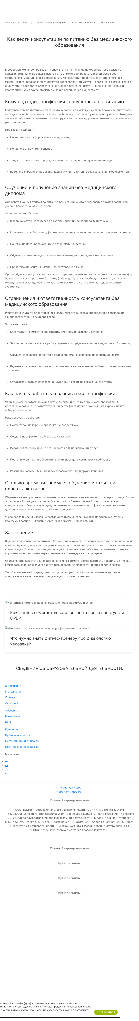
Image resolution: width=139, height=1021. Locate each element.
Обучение (11, 710)
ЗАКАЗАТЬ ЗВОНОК (70, 792)
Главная (10, 22)
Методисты (13, 691)
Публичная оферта (17, 735)
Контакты (11, 729)
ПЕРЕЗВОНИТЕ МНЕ (69, 972)
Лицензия (11, 703)
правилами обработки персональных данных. (70, 985)
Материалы (12, 716)
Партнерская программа (21, 746)
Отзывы (10, 697)
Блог (25, 22)
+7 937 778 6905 (69, 788)
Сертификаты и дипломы (22, 741)
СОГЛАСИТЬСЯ (106, 1012)
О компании (13, 685)
